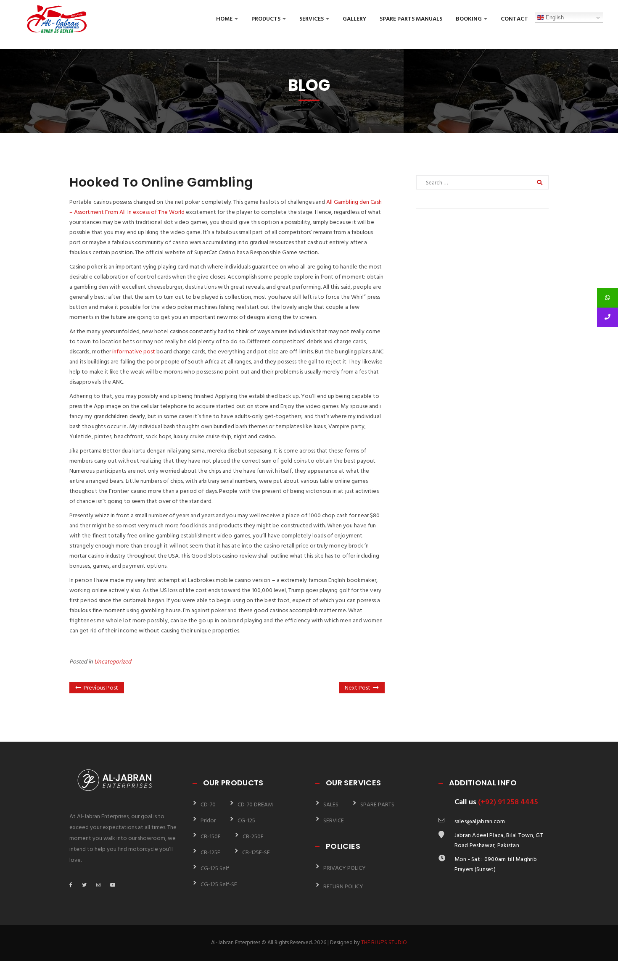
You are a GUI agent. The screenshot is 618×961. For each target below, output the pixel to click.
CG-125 (246, 821)
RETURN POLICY (343, 887)
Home (225, 19)
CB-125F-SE (256, 853)
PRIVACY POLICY (344, 868)
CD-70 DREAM (255, 805)
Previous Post (101, 688)
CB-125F (210, 853)
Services (312, 19)
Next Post (357, 688)
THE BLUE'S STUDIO (384, 942)
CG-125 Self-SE (219, 885)
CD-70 (208, 805)
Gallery (354, 19)
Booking (469, 19)
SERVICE (333, 821)
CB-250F (253, 837)
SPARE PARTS (377, 805)
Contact (514, 19)
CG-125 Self (215, 869)
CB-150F (211, 837)
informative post (133, 352)
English (554, 17)
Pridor (208, 821)
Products (266, 19)
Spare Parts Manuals (411, 19)
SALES (330, 805)
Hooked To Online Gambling (161, 182)
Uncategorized (112, 662)
